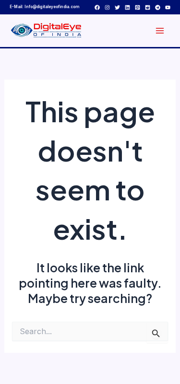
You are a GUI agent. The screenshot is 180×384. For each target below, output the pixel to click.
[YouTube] (167, 7)
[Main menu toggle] (159, 31)
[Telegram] (157, 7)
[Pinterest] (137, 7)
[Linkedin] (127, 7)
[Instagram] (107, 7)
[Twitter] (117, 7)
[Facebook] (97, 7)
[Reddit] (147, 7)
